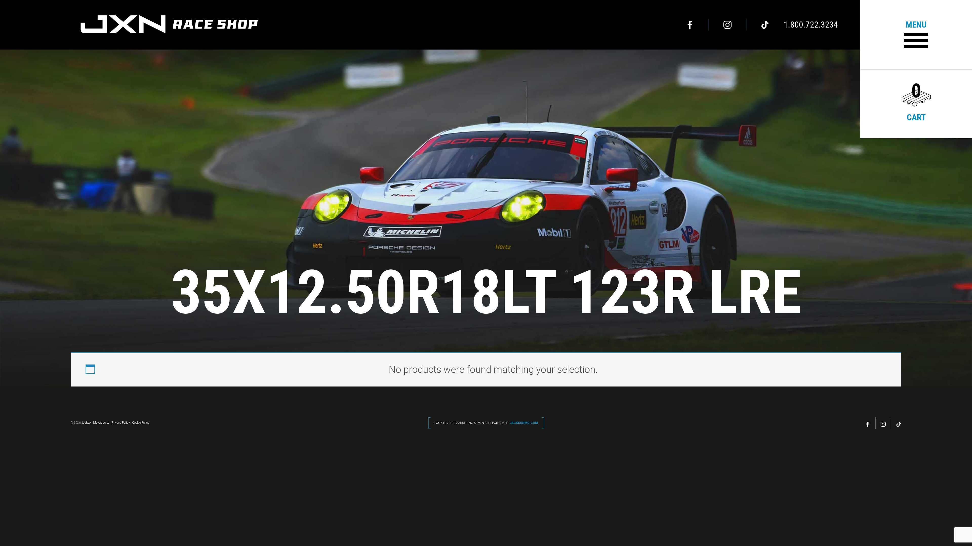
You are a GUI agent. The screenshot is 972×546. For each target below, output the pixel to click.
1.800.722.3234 (811, 25)
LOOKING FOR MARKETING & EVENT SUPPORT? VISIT (486, 423)
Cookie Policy (140, 422)
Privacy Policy (121, 422)
